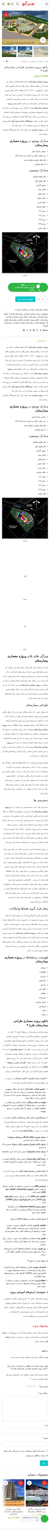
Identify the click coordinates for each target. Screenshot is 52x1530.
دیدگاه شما (43, 1393)
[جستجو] (17, 4)
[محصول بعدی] (3, 61)
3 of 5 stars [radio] (31, 1386)
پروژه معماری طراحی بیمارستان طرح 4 (25, 314)
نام (46, 1425)
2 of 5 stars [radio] (33, 1386)
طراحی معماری (36, 61)
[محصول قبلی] (10, 61)
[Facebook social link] (40, 330)
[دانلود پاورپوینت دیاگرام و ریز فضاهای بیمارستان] (37, 1492)
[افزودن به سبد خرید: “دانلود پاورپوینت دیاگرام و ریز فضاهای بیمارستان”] (29, 1483)
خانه (46, 61)
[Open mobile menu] (46, 4)
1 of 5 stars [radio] (35, 1386)
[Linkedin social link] (30, 330)
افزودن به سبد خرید (25, 299)
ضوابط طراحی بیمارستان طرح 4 (32, 323)
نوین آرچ (15, 121)
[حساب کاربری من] (3, 4)
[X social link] (37, 330)
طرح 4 (24, 61)
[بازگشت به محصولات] (6, 61)
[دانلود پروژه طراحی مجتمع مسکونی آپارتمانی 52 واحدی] (13, 1492)
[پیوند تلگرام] (24, 330)
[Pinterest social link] (33, 330)
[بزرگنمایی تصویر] (43, 40)
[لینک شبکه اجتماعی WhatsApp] (27, 330)
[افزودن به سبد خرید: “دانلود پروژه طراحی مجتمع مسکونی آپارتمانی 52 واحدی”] (5, 1483)
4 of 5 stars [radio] (29, 1386)
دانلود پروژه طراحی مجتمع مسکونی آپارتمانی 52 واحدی (13, 1511)
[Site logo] (28, 4)
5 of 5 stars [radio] (27, 1386)
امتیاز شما (43, 1386)
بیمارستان (39, 309)
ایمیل (45, 1438)
